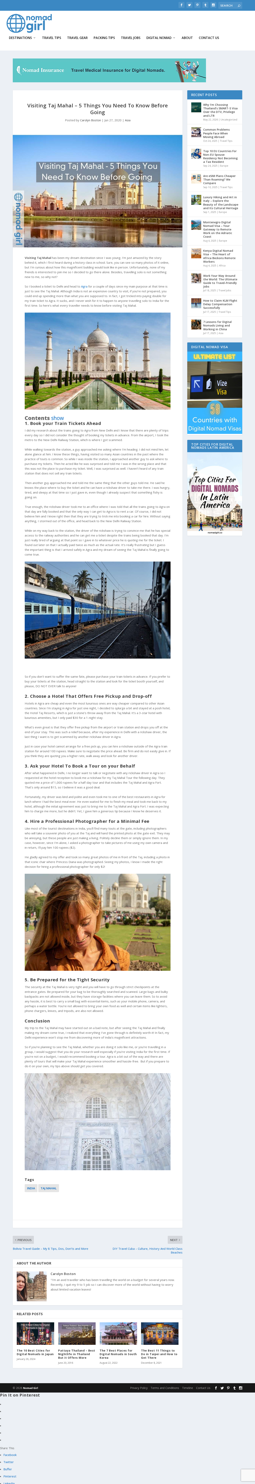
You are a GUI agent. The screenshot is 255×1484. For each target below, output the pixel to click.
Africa (222, 265)
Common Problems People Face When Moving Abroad (216, 133)
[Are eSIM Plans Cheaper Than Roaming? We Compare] (196, 179)
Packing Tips (104, 38)
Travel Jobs (130, 38)
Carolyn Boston (90, 120)
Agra (84, 286)
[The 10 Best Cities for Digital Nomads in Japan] (35, 1333)
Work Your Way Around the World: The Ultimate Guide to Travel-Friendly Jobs (220, 281)
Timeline (187, 1388)
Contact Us (209, 38)
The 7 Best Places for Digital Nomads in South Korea (118, 1354)
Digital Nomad (159, 38)
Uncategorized (229, 119)
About (187, 38)
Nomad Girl (30, 1388)
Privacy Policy (139, 1388)
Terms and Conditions (165, 1388)
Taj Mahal (49, 1188)
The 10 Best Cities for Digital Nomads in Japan (35, 1352)
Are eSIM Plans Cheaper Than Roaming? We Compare (219, 179)
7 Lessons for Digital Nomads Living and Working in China (217, 325)
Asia (127, 120)
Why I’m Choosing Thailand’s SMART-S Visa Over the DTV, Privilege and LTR (220, 110)
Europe (224, 165)
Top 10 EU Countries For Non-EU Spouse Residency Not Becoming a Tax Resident (220, 156)
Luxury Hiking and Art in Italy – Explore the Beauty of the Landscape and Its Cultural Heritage (220, 202)
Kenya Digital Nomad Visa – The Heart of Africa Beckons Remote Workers (219, 256)
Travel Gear (77, 38)
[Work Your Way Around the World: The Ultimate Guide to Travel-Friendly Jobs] (196, 278)
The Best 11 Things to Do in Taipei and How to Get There (159, 1354)
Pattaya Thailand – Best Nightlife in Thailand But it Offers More (76, 1354)
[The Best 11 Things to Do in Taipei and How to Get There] (159, 1333)
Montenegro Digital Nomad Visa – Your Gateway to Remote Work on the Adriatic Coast (217, 229)
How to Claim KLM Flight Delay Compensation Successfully (220, 304)
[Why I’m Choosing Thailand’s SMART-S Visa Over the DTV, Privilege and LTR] (196, 107)
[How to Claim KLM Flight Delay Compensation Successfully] (196, 303)
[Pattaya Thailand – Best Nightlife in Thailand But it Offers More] (77, 1333)
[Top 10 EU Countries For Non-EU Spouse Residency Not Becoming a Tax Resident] (196, 154)
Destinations (20, 38)
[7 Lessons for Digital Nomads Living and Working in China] (196, 324)
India (31, 1188)
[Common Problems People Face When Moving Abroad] (196, 132)
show (57, 418)
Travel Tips (51, 38)
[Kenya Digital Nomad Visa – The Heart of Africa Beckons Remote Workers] (196, 253)
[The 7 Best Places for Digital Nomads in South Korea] (118, 1333)
